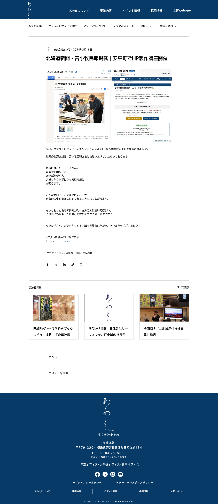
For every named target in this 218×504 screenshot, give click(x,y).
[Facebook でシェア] (47, 264)
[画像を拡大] (78, 106)
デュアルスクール (123, 26)
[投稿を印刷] (81, 264)
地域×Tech (147, 26)
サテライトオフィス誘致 (63, 26)
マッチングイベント (94, 26)
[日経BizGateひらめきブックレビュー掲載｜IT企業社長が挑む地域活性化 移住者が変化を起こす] (53, 308)
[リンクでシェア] (72, 264)
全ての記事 (35, 26)
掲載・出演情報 (84, 253)
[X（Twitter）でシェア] (56, 264)
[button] (75, 10)
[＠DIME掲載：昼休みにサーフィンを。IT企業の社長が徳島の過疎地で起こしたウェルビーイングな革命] (109, 308)
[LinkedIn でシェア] (64, 264)
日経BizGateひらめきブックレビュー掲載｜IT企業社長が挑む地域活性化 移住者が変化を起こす (53, 332)
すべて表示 (183, 287)
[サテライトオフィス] (97, 474)
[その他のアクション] (170, 49)
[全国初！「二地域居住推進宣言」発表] (164, 308)
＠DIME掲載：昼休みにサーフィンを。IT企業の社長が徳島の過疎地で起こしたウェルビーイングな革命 (108, 332)
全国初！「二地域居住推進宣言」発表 (164, 331)
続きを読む (166, 26)
